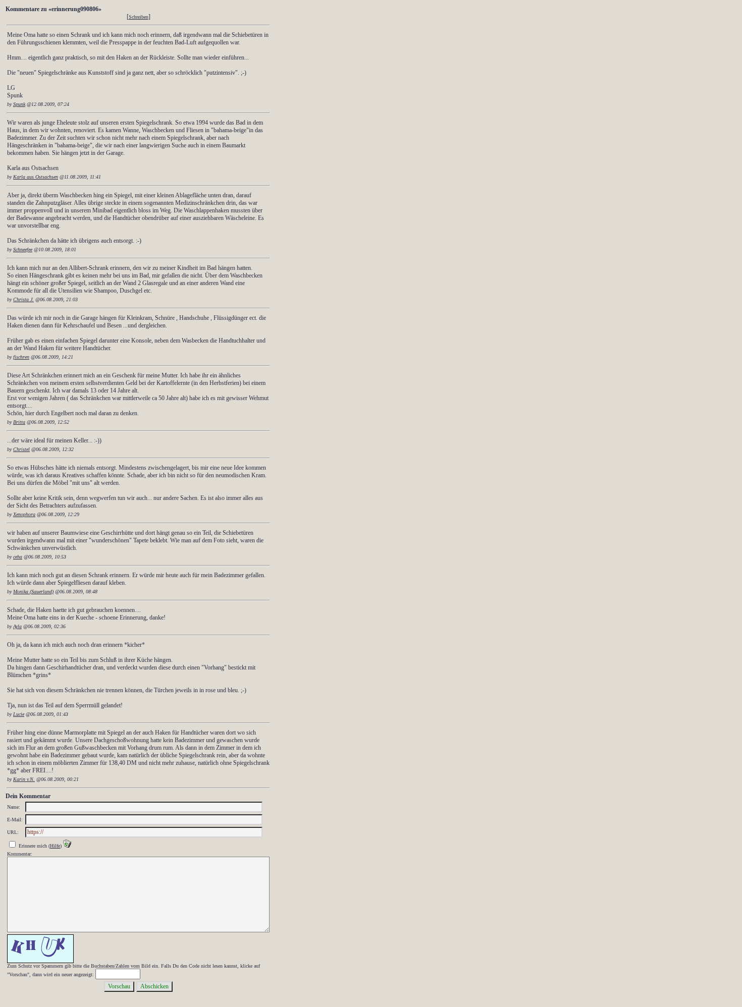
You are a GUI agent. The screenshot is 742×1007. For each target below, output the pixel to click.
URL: (13, 832)
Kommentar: (19, 854)
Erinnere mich (33, 846)
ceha (17, 557)
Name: (13, 807)
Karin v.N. (24, 779)
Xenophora (24, 514)
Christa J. (23, 299)
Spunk (19, 104)
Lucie (18, 714)
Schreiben (138, 17)
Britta (19, 422)
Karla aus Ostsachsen (35, 177)
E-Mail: (15, 819)
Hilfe (55, 846)
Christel (21, 449)
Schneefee (22, 249)
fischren (21, 357)
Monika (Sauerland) (33, 591)
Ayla (17, 626)
